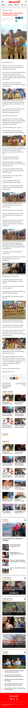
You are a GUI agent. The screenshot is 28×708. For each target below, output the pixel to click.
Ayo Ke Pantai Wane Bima (20, 384)
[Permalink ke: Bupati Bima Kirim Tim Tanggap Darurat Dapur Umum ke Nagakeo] (7, 483)
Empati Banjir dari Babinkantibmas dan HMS (16, 553)
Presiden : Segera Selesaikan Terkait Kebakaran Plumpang (17, 561)
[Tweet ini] (19, 18)
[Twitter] (14, 378)
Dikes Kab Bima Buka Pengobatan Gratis (15, 545)
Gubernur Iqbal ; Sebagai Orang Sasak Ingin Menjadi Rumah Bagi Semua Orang (13, 588)
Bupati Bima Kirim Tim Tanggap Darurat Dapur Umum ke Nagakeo (7, 488)
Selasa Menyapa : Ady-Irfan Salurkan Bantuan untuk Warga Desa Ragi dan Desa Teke (7, 426)
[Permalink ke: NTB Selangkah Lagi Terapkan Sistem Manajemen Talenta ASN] (20, 507)
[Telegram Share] (22, 18)
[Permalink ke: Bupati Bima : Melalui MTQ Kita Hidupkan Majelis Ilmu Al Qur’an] (7, 495)
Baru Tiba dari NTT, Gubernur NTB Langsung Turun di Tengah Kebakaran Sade (20, 403)
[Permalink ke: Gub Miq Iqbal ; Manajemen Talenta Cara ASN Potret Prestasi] (7, 397)
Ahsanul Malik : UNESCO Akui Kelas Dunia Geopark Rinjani (15, 688)
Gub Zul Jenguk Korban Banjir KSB (18, 568)
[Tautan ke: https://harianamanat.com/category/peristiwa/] (25, 520)
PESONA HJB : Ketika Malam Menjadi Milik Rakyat (14, 680)
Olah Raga (8, 19)
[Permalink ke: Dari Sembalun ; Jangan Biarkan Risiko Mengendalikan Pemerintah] (7, 507)
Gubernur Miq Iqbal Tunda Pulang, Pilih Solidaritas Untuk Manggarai (7, 414)
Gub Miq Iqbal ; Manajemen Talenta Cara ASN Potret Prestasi (7, 403)
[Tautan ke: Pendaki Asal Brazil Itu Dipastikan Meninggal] (14, 530)
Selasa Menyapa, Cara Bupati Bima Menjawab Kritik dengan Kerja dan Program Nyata (19, 414)
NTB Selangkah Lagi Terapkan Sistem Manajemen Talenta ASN (20, 512)
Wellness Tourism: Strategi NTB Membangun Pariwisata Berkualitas (14, 675)
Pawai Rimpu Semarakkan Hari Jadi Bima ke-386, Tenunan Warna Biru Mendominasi (14, 684)
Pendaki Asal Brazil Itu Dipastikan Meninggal (12, 539)
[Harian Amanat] (14, 1)
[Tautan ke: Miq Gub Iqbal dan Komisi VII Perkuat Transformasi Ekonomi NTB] (14, 662)
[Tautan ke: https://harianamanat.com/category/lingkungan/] (25, 599)
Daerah (3, 19)
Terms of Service (20, 704)
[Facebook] (11, 378)
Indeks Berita (4, 705)
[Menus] (2, 2)
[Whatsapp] (16, 21)
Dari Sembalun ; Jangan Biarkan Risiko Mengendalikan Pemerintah (6, 512)
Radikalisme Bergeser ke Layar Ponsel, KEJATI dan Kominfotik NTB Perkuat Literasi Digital (19, 500)
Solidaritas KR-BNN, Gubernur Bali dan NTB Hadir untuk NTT (20, 426)
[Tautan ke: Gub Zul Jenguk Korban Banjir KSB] (5, 570)
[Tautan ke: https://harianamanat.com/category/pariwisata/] (25, 652)
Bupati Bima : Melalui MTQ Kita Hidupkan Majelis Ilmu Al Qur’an (7, 500)
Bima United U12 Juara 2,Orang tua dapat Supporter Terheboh (6, 385)
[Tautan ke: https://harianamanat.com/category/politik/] (25, 578)
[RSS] (17, 378)
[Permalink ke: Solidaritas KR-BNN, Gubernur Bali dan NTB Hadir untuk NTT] (20, 421)
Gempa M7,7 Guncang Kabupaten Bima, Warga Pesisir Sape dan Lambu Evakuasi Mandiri (20, 488)
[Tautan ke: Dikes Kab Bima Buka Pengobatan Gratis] (5, 547)
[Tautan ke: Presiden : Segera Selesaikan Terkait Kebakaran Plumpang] (5, 562)
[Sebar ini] (16, 18)
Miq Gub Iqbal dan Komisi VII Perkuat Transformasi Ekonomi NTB (14, 671)
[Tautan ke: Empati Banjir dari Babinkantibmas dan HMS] (5, 555)
